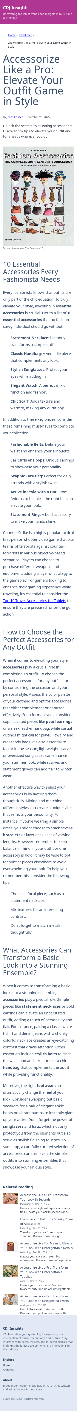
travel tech (25, 35)
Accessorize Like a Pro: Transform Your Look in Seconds (44, 1197)
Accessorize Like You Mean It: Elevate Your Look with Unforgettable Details (46, 1245)
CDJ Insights (16, 7)
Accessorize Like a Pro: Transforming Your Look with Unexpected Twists (46, 1298)
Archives (8, 1370)
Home (12, 35)
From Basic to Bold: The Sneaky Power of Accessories (47, 1221)
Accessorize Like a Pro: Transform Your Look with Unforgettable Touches (44, 1272)
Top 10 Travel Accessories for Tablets (34, 600)
